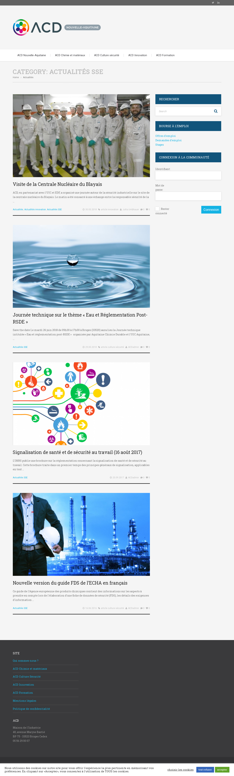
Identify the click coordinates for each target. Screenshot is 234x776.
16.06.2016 (91, 608)
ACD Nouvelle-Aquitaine (31, 55)
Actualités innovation (35, 209)
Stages (159, 144)
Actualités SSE (54, 209)
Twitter (213, 2)
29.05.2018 (91, 347)
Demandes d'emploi (168, 140)
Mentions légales (24, 700)
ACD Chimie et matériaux (70, 55)
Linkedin (218, 2)
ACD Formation (165, 55)
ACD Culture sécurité (106, 55)
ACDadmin (133, 347)
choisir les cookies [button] (180, 769)
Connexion (211, 210)
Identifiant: (161, 169)
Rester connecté (162, 211)
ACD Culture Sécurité (27, 676)
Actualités (18, 209)
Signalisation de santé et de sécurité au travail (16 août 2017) (77, 452)
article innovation (109, 209)
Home (16, 77)
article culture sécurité (112, 347)
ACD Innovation (137, 55)
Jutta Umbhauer (131, 209)
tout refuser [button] (205, 769)
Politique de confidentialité (31, 708)
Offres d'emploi (165, 136)
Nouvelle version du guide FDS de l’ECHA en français (70, 583)
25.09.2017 (118, 477)
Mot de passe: (159, 188)
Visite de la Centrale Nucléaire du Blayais (57, 184)
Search (215, 111)
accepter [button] (222, 769)
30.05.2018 (91, 209)
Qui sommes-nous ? (25, 660)
